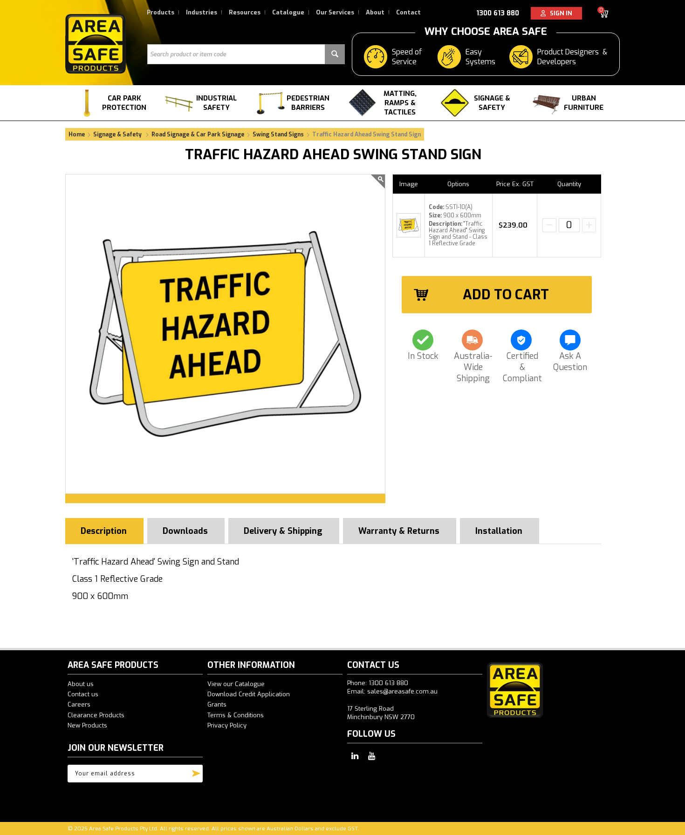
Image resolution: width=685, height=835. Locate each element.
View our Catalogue (236, 684)
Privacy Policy (227, 725)
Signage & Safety (492, 103)
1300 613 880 (497, 13)
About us (81, 684)
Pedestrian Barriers (308, 103)
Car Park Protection (124, 103)
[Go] (196, 771)
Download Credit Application (248, 694)
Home (76, 134)
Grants (216, 704)
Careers (79, 704)
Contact (408, 12)
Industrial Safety (216, 103)
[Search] (335, 54)
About (375, 12)
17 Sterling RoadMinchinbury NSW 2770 (381, 713)
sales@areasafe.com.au (402, 691)
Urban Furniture (583, 103)
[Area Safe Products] (95, 43)
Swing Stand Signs (278, 134)
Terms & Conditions (235, 715)
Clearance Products (96, 715)
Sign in (559, 13)
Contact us (83, 694)
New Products (87, 725)
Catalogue (288, 12)
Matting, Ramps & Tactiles (400, 103)
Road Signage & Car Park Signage (197, 134)
